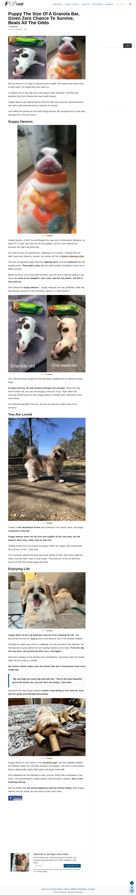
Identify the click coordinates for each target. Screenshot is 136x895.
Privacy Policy (57, 889)
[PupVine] (24, 4)
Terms (66, 889)
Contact (91, 889)
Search (127, 45)
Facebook (49, 235)
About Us (45, 889)
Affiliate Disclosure (79, 889)
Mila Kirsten (14, 26)
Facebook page (50, 762)
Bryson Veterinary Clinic (73, 256)
